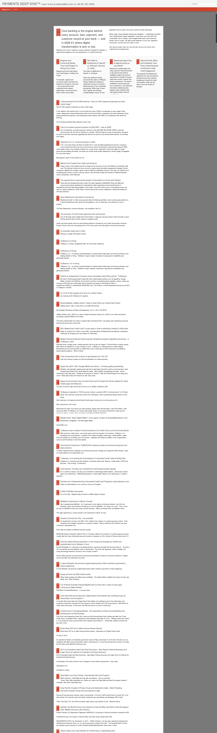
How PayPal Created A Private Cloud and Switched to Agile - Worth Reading (91, 688)
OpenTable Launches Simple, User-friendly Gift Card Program (84, 675)
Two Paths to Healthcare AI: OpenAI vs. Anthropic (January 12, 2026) (96, 64)
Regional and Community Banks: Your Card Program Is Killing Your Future (69, 64)
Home (15, 9)
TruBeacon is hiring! (68, 241)
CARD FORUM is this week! (71, 491)
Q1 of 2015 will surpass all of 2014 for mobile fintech (81, 293)
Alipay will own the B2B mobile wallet (75, 574)
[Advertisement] (108, 19)
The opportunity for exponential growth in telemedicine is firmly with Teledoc (90, 180)
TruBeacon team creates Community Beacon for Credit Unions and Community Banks (94, 430)
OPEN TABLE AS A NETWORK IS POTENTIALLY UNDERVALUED (87, 731)
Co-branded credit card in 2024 (72, 231)
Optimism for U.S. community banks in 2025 (77, 142)
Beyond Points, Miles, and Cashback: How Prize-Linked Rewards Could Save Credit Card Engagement (149, 65)
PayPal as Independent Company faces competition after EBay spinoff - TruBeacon (93, 276)
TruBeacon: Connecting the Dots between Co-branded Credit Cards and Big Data (92, 458)
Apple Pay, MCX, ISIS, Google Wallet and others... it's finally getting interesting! (91, 366)
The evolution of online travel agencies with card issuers (82, 214)
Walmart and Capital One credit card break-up (78, 163)
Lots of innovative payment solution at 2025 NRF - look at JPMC (85, 127)
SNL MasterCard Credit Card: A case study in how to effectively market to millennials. (94, 328)
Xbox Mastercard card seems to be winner (77, 197)
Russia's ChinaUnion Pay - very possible (76, 518)
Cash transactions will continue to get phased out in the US (83, 356)
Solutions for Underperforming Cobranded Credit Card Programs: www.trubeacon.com (94, 481)
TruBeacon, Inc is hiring (69, 263)
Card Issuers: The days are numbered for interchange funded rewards (88, 468)
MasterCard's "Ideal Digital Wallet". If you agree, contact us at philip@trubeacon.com (94, 417)
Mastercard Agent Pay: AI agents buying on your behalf (123, 63)
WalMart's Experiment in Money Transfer (76, 501)
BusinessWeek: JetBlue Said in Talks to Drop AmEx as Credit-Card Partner (90, 303)
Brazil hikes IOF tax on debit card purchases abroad (81, 628)
